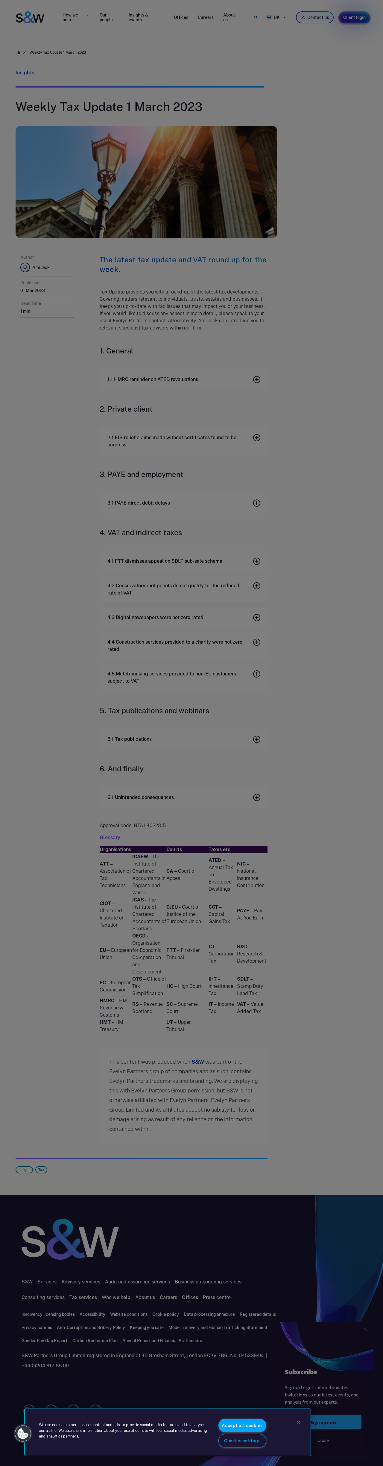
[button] (23, 1433)
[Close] (298, 1422)
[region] (167, 1432)
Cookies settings (242, 1440)
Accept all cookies (242, 1425)
